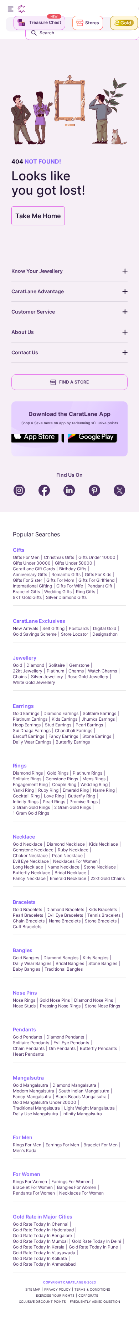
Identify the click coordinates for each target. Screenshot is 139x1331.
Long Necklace (28, 867)
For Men (22, 1137)
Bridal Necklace (70, 872)
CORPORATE (88, 1295)
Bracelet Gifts (26, 591)
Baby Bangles (26, 969)
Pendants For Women (34, 1193)
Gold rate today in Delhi (96, 1241)
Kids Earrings (64, 719)
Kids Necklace (103, 844)
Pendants (24, 1029)
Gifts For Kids (98, 574)
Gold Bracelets (27, 909)
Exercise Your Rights (55, 1295)
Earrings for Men (62, 1144)
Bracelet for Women (33, 1187)
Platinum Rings (87, 773)
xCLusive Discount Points (42, 1302)
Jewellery (24, 658)
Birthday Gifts (72, 568)
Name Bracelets (65, 921)
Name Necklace (63, 867)
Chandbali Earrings (73, 730)
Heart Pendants (28, 1054)
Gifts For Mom (60, 580)
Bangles (22, 950)
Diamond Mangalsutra (74, 1085)
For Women (26, 1174)
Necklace (24, 837)
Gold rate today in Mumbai (40, 1241)
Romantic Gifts (66, 574)
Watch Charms (102, 671)
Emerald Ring (76, 790)
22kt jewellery (27, 671)
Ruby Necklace (73, 849)
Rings (20, 765)
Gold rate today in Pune (93, 1247)
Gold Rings (57, 773)
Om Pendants (62, 1048)
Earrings (23, 706)
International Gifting (32, 586)
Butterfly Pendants (98, 1048)
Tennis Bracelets (103, 915)
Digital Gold (104, 628)
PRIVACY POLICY (57, 1289)
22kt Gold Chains (108, 878)
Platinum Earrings (30, 719)
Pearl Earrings (89, 724)
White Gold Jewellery (34, 682)
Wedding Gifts (58, 591)
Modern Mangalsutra (33, 1091)
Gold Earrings (26, 713)
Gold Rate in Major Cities (42, 1217)
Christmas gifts (59, 557)
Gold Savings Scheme (35, 634)
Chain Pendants (29, 1048)
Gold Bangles (26, 957)
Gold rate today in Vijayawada (44, 1252)
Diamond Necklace (66, 844)
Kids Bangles (95, 957)
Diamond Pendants (65, 1037)
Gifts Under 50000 (73, 563)
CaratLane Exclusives (39, 621)
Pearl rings (54, 801)
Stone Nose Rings (102, 1006)
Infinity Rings (25, 801)
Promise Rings (84, 801)
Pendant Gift (99, 586)
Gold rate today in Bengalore (42, 1235)
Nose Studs (24, 1006)
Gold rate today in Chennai (40, 1224)
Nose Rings (24, 1000)
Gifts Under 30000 (32, 563)
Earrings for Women (71, 1181)
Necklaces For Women (75, 861)
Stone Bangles (102, 963)
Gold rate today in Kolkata (40, 1258)
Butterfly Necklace (31, 872)
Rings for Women (30, 1181)
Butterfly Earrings (73, 742)
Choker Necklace (30, 855)
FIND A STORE (74, 382)
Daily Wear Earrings (32, 742)
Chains (20, 676)
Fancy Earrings (63, 736)
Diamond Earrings (60, 713)
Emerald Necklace (68, 878)
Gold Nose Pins (55, 1000)
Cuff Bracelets (27, 926)
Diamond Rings (28, 773)
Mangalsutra (28, 1078)
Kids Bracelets (102, 909)
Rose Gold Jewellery (87, 676)
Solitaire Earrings (99, 713)
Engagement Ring (30, 784)
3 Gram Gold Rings (31, 807)
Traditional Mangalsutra (36, 1108)
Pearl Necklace (67, 855)
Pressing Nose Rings (60, 1006)
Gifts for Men (26, 557)
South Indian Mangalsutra (83, 1091)
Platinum (55, 671)
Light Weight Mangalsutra (89, 1108)
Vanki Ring (23, 790)
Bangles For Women (76, 1187)
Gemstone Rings (62, 778)
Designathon (105, 634)
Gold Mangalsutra (30, 1085)
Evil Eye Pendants (71, 1042)
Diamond (35, 665)
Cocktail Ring (26, 796)
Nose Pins (25, 993)
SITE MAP (32, 1289)
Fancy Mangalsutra (32, 1096)
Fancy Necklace (29, 878)
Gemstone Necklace (33, 849)
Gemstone (79, 665)
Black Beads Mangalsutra (81, 1096)
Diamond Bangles (60, 957)
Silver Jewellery (47, 676)
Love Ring (54, 796)
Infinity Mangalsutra (82, 1113)
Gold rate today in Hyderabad (43, 1229)
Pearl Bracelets (28, 915)
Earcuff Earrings (28, 736)
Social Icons (37, 443)
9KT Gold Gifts (27, 597)
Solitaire (56, 665)
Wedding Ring (94, 784)
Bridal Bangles (70, 963)
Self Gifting (53, 628)
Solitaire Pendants (31, 1042)
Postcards (79, 628)
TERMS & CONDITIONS (92, 1289)
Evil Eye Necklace (31, 861)
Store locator (74, 634)
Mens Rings (93, 778)
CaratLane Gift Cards (34, 568)
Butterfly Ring (81, 796)
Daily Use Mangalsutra (35, 1113)
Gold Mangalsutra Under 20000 (44, 1102)
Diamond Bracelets (65, 909)
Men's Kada (24, 1150)
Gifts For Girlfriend (96, 580)
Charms (76, 671)
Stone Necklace (100, 867)
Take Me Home (38, 216)
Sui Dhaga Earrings (32, 730)
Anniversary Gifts (30, 574)
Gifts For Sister (27, 580)
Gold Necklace (27, 844)
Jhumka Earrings (98, 719)
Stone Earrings (96, 736)
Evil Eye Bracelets (65, 915)
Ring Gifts (85, 591)
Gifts (19, 550)
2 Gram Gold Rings (72, 807)
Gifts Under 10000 (96, 557)
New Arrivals (25, 628)
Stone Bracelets (101, 921)
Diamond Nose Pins (93, 1000)
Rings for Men (27, 1144)
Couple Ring (64, 784)
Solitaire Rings (27, 778)
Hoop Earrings (27, 724)
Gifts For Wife (69, 586)
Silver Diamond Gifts (66, 597)
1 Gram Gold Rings (31, 813)
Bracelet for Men (100, 1144)
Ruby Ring (48, 790)
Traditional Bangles (64, 969)
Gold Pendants (27, 1037)
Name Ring (104, 790)
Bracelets (24, 902)
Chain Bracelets (29, 921)
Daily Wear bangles (32, 963)
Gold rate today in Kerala (39, 1247)
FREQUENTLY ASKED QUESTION (95, 1302)
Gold (17, 665)
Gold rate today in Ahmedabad (44, 1264)
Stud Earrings (58, 724)
